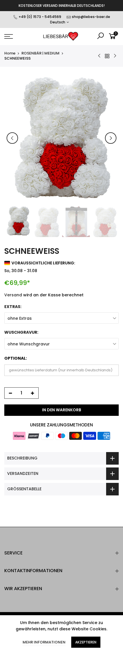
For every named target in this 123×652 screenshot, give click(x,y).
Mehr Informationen (44, 642)
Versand (13, 295)
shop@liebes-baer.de (91, 16)
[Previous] (12, 138)
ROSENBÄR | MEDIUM (40, 53)
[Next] (110, 138)
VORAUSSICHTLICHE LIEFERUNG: (43, 263)
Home (9, 53)
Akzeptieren (85, 642)
